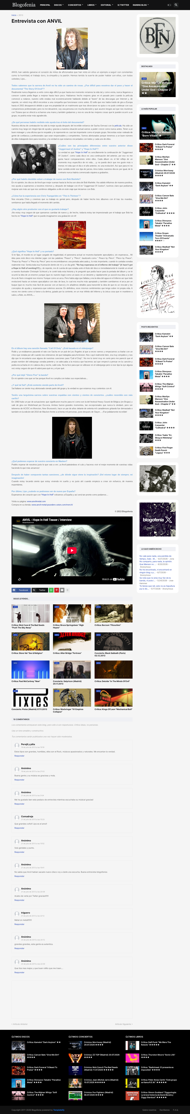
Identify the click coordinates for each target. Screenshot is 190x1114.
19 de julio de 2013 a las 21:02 (33, 771)
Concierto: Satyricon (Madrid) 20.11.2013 (67, 682)
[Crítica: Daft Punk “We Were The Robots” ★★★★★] (132, 1045)
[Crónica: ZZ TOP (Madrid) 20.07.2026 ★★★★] (75, 1058)
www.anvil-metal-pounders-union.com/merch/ (52, 505)
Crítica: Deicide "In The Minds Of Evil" (112, 681)
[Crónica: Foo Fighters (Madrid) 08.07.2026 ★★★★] (75, 1095)
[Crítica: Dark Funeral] (146, 362)
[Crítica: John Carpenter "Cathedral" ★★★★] (146, 211)
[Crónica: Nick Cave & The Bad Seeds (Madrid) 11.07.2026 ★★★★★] (75, 1070)
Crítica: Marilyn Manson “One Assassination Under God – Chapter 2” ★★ (165, 161)
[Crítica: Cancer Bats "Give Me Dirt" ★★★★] (146, 198)
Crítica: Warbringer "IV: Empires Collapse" (68, 710)
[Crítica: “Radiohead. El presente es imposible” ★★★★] (132, 1070)
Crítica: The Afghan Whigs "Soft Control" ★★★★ (165, 386)
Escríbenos (165, 1110)
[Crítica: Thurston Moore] (132, 1058)
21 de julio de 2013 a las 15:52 (32, 843)
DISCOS (58, 5)
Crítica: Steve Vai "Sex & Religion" (27, 653)
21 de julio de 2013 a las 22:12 (32, 916)
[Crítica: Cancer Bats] (146, 349)
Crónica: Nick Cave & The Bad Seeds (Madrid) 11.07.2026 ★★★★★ (101, 1068)
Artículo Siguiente (123, 1024)
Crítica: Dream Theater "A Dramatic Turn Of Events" (164, 235)
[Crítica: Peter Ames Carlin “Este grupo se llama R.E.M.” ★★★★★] (132, 1083)
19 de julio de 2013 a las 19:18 (32, 747)
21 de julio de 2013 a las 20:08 (33, 892)
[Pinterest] (56, 590)
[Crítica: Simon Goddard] (132, 1095)
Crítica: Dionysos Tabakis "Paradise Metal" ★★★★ (163, 223)
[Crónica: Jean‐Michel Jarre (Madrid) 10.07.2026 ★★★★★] (75, 1083)
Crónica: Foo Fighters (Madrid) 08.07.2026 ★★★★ (98, 1093)
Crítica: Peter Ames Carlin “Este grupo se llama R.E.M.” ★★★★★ (159, 1081)
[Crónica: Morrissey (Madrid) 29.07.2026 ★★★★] (146, 173)
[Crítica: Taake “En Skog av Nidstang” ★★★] (146, 438)
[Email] (62, 590)
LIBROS (90, 5)
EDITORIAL (106, 5)
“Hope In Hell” (81, 152)
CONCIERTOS (74, 5)
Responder (19, 756)
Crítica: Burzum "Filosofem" (108, 625)
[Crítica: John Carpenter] (146, 425)
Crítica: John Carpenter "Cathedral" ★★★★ (165, 210)
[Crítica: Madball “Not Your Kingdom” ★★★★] (146, 250)
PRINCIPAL (45, 5)
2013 (20, 15)
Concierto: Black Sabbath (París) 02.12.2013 (110, 654)
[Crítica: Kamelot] (146, 337)
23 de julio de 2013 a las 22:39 (33, 964)
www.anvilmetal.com (36, 501)
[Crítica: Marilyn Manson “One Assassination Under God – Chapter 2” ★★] (146, 160)
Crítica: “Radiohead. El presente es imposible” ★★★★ (157, 1068)
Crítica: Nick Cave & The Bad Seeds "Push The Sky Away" (28, 626)
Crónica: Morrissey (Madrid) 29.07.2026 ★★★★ (165, 173)
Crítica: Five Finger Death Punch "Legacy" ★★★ (164, 450)
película (117, 125)
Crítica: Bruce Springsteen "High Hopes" (68, 626)
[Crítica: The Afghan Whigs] (146, 387)
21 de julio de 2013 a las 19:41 (32, 868)
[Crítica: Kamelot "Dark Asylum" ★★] (146, 186)
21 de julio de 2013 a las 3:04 (32, 795)
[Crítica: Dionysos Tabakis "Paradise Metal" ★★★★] (146, 223)
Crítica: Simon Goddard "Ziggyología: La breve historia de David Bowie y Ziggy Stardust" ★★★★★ (159, 1095)
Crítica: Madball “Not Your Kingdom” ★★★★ (165, 249)
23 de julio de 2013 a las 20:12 (33, 940)
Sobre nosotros (149, 1110)
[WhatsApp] (51, 590)
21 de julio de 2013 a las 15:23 (33, 819)
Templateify (58, 1110)
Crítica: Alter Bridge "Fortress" (67, 653)
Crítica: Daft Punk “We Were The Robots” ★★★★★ (156, 1043)
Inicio (14, 15)
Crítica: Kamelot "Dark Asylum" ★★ (164, 184)
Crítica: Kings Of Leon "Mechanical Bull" (113, 709)
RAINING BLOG (140, 5)
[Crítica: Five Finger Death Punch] (146, 450)
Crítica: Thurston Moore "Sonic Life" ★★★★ (158, 1056)
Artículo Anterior (20, 1024)
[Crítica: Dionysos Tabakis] (146, 374)
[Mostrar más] (67, 590)
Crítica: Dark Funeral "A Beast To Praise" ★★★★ (164, 146)
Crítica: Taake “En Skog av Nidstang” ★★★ (163, 437)
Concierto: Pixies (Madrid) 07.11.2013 (29, 709)
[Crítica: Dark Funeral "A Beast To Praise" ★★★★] (146, 147)
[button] (169, 5)
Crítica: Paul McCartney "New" (26, 681)
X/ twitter (123, 5)
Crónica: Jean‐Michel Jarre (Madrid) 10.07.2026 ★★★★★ (101, 1081)
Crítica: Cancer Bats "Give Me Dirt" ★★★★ (164, 198)
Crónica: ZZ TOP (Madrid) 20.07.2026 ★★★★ (101, 1056)
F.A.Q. (175, 1110)
